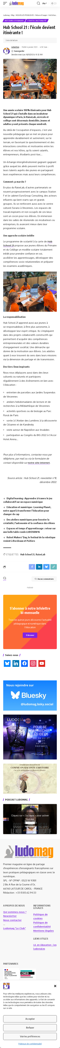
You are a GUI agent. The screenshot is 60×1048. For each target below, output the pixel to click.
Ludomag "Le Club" (14, 928)
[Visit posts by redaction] (6, 51)
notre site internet (39, 462)
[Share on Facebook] (32, 567)
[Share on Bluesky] (46, 567)
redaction (15, 47)
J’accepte (30, 823)
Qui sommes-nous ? (14, 911)
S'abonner (30, 635)
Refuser (30, 1027)
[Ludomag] (16, 3)
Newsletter (10, 915)
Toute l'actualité (36, 21)
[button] (55, 986)
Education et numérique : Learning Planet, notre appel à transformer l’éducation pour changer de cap (27, 511)
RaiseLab (40, 554)
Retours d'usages (14, 21)
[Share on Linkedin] (39, 567)
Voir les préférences (30, 1036)
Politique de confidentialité (30, 1044)
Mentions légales (43, 930)
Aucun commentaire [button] (46, 579)
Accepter (30, 1018)
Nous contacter (12, 920)
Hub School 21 (27, 554)
